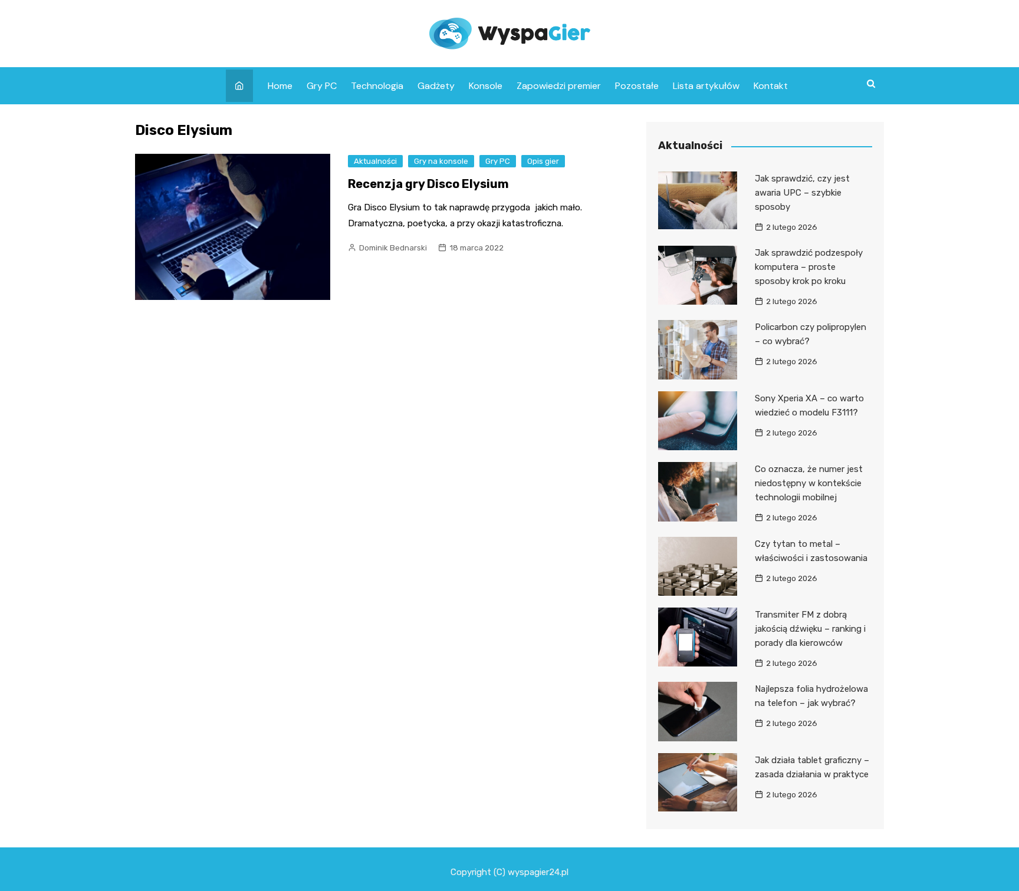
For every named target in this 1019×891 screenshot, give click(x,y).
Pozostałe (637, 86)
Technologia (377, 86)
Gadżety (436, 86)
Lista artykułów (706, 86)
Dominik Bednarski (393, 247)
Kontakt (771, 86)
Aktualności (375, 161)
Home (280, 86)
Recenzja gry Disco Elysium (428, 184)
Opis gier (543, 161)
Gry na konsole (441, 161)
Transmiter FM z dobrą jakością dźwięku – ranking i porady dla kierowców (810, 628)
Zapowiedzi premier (559, 86)
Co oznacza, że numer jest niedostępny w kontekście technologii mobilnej (809, 483)
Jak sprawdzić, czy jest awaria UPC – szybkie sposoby (802, 192)
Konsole (485, 86)
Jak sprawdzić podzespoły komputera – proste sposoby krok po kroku (809, 267)
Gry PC (322, 86)
